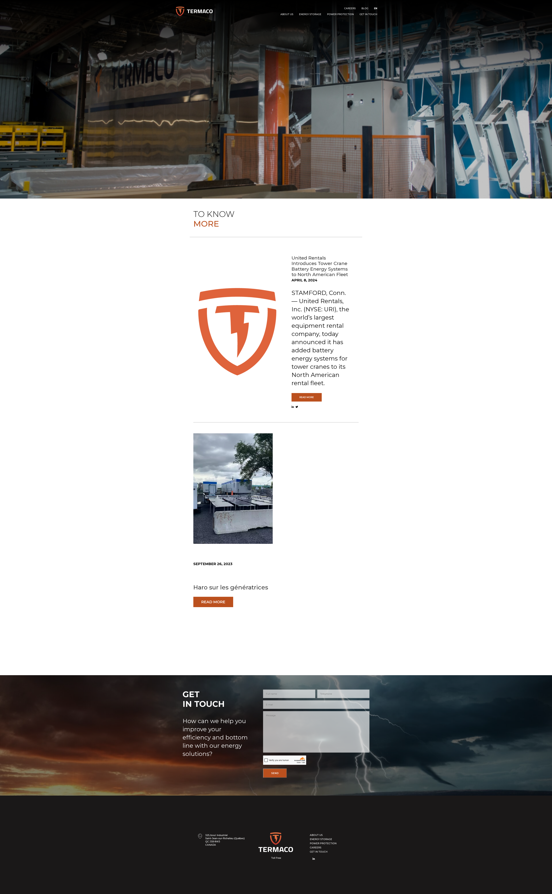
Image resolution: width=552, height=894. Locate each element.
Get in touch (368, 14)
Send (275, 773)
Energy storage (310, 14)
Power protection (340, 14)
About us (286, 14)
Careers (350, 8)
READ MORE (306, 397)
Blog (364, 8)
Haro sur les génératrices (230, 587)
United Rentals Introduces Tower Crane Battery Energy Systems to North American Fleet (320, 266)
